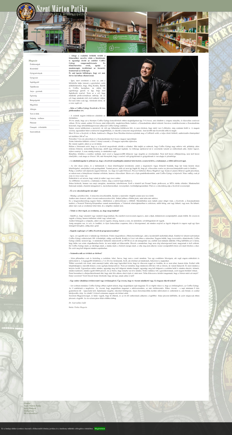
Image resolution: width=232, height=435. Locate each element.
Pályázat (10, 137)
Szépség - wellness (14, 133)
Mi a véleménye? (12, 164)
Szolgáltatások (11, 156)
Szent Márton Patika (14, 151)
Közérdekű (11, 83)
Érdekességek (12, 79)
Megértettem (100, 428)
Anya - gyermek (13, 106)
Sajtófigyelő (11, 97)
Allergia (10, 124)
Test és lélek (11, 128)
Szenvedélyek (12, 146)
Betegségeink (12, 115)
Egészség (10, 110)
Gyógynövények (13, 88)
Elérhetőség (10, 160)
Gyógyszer (11, 92)
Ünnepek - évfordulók (15, 142)
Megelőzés (11, 119)
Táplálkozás (11, 101)
